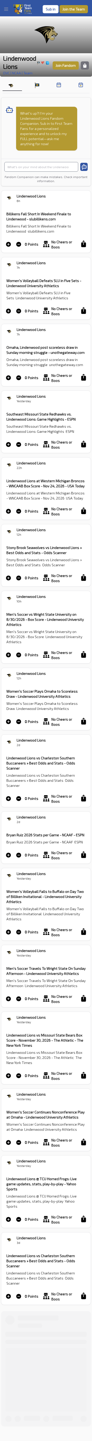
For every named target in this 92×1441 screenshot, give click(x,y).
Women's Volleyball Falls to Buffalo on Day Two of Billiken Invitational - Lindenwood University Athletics (45, 896)
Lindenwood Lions (19, 62)
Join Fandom (66, 65)
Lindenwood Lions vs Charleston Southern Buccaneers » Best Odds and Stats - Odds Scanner (40, 763)
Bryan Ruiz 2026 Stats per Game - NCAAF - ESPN (45, 835)
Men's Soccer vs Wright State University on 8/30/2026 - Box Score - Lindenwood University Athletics (45, 619)
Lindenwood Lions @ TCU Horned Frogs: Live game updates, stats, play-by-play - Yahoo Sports (41, 1184)
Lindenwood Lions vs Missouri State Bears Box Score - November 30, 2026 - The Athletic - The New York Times (44, 1040)
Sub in (50, 9)
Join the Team (74, 9)
